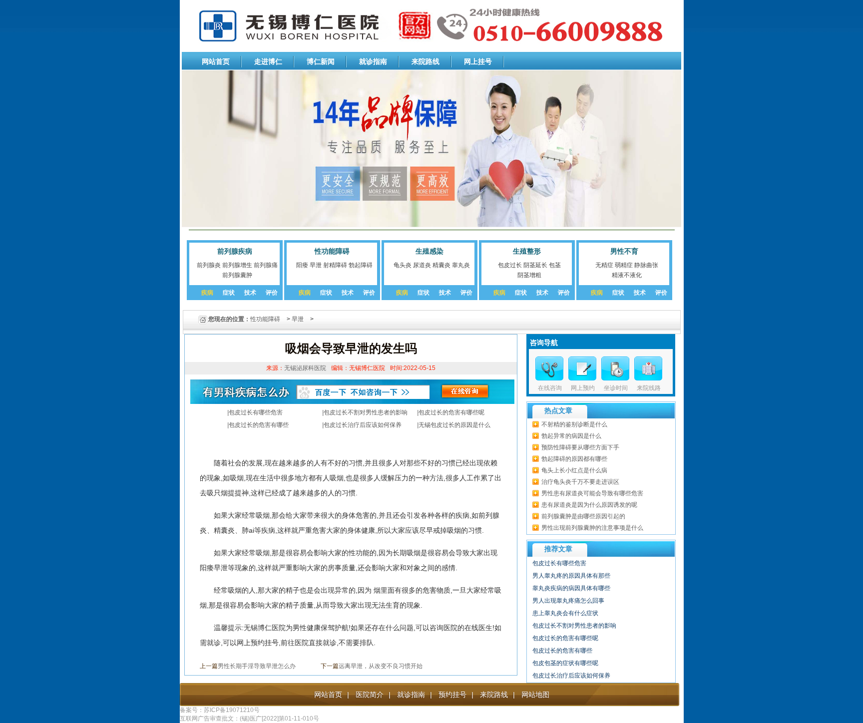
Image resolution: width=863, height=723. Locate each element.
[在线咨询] (549, 368)
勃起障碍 (361, 265)
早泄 (316, 265)
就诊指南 (373, 61)
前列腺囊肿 (237, 275)
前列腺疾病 (234, 251)
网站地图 (535, 695)
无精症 (604, 265)
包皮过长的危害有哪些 (259, 424)
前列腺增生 (237, 265)
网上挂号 (478, 61)
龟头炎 (403, 265)
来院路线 (425, 61)
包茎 (555, 265)
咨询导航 (544, 343)
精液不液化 (627, 275)
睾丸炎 (461, 265)
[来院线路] (648, 368)
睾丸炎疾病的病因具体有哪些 (571, 588)
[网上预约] (582, 368)
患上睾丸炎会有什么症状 (565, 613)
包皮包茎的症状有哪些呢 (565, 663)
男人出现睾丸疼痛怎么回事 (568, 600)
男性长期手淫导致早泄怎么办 (257, 666)
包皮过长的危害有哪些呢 (451, 412)
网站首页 (216, 61)
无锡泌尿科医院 (305, 367)
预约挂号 (452, 695)
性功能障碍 (332, 251)
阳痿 (302, 265)
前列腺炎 (209, 265)
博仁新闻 (321, 61)
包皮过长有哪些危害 (256, 412)
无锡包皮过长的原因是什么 (454, 424)
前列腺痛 (266, 265)
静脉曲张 (646, 265)
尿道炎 (422, 265)
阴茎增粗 (529, 275)
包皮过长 (510, 265)
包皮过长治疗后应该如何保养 (363, 424)
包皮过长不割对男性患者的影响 (366, 412)
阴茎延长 (535, 265)
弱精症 (624, 265)
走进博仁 (268, 61)
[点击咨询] (615, 368)
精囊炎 (441, 265)
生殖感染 (429, 251)
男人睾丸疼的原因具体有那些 (571, 575)
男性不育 (624, 251)
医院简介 (370, 695)
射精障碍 (335, 265)
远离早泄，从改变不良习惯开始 (381, 666)
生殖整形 (527, 251)
